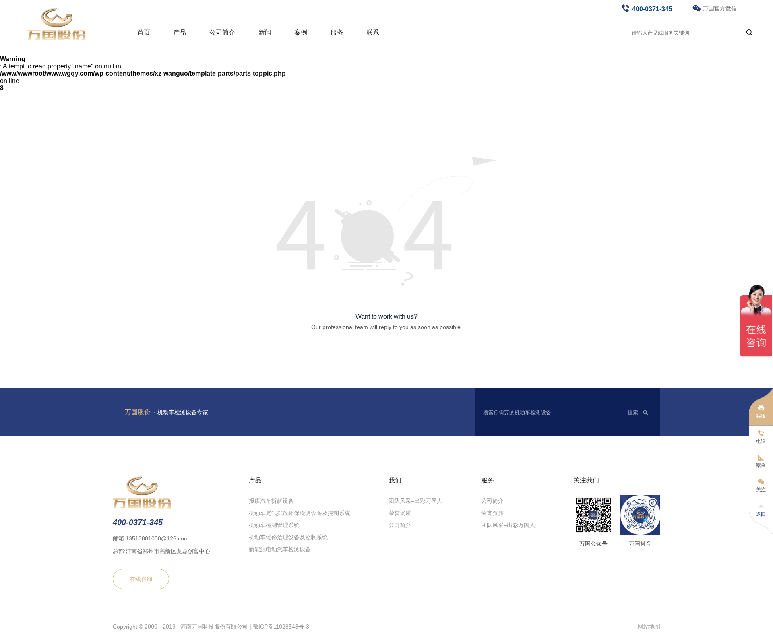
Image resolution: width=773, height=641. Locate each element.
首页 (143, 32)
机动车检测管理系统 (274, 525)
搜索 (633, 412)
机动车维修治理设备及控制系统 (288, 537)
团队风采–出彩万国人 (415, 501)
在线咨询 (141, 579)
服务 (337, 32)
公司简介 (222, 32)
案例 (300, 32)
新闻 (264, 32)
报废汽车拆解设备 (271, 501)
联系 (372, 32)
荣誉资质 (400, 513)
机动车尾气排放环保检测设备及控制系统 (299, 513)
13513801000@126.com (157, 538)
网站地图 (649, 626)
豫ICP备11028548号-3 (281, 626)
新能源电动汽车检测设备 (280, 549)
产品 (179, 32)
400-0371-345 (652, 9)
